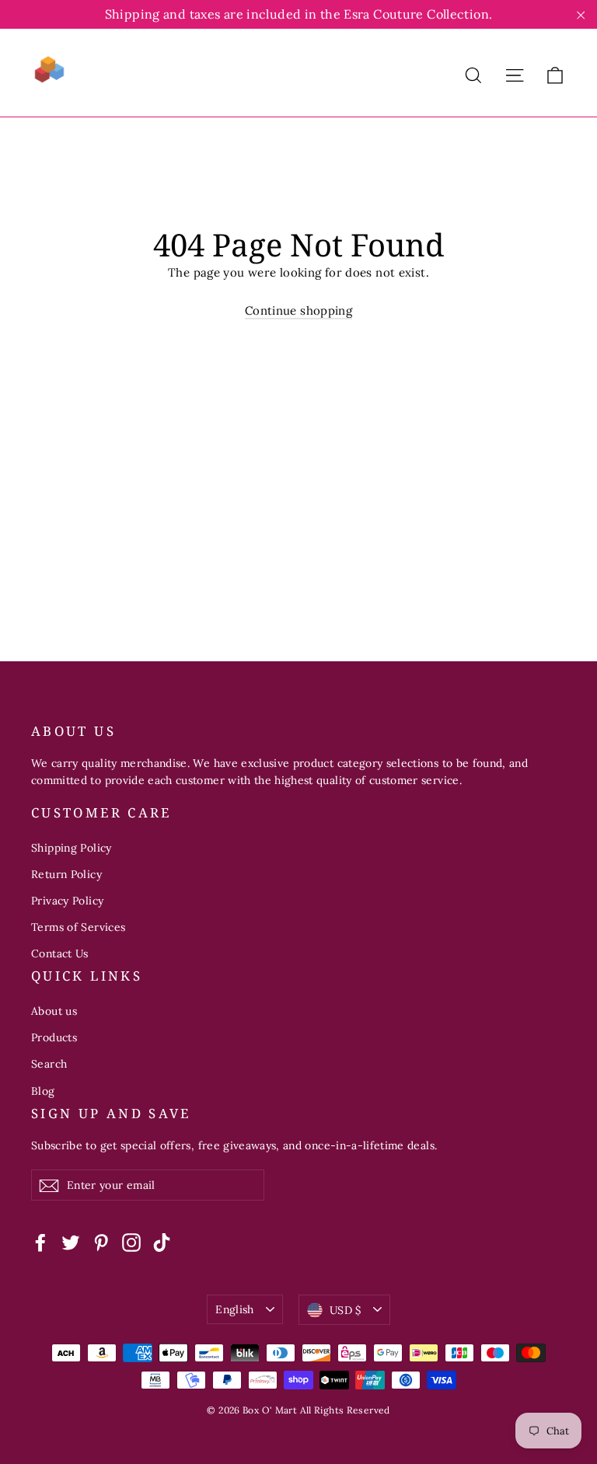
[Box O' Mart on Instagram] (131, 1241)
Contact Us (60, 953)
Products (54, 1037)
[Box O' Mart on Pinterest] (101, 1241)
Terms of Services (78, 927)
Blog (43, 1091)
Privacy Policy (67, 901)
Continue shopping (298, 310)
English (234, 1309)
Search (49, 1064)
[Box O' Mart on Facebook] (40, 1241)
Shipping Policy (71, 848)
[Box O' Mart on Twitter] (70, 1241)
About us (54, 1011)
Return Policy (66, 874)
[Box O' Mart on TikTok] (161, 1241)
